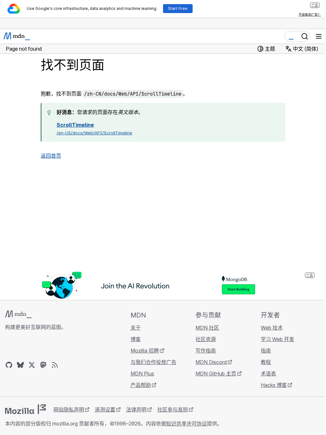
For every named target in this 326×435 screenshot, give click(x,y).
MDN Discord (211, 362)
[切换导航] (318, 36)
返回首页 (51, 156)
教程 (266, 362)
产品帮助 (141, 385)
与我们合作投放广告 (153, 362)
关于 (136, 327)
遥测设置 (105, 409)
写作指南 (205, 350)
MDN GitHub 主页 (215, 373)
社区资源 (205, 339)
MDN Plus (142, 373)
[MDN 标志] (18, 314)
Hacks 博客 (274, 385)
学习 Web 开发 (277, 339)
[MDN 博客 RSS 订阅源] (55, 365)
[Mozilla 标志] (25, 409)
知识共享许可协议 (186, 423)
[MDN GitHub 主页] (9, 365)
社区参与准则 (172, 409)
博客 (136, 339)
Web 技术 (272, 327)
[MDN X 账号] (32, 365)
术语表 (268, 373)
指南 (266, 350)
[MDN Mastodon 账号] (43, 365)
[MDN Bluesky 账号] (20, 365)
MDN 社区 (207, 327)
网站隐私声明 (68, 409)
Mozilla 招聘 (145, 350)
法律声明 (136, 409)
